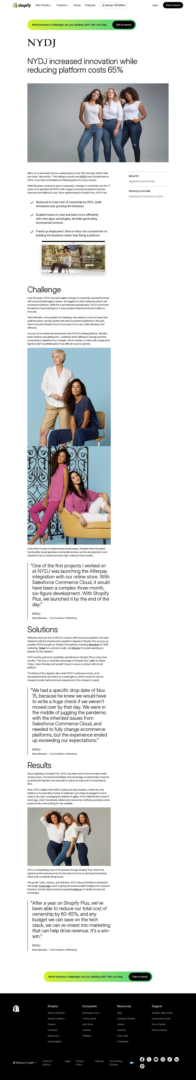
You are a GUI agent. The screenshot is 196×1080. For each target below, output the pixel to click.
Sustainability (54, 1041)
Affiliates (86, 1035)
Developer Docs (90, 1012)
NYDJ (83, 176)
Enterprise (90, 5)
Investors (52, 1030)
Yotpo (42, 648)
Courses (121, 1030)
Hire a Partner (159, 1024)
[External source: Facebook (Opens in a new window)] (142, 1059)
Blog (119, 1012)
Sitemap (99, 1061)
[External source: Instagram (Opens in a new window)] (163, 1059)
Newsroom (53, 1035)
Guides (120, 1024)
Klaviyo (76, 648)
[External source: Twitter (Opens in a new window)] (149, 1059)
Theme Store (89, 1018)
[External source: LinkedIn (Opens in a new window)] (176, 1059)
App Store (87, 1024)
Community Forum (161, 1018)
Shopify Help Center (162, 1012)
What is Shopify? (56, 1012)
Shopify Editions (56, 1018)
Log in (155, 5)
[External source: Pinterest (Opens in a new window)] (142, 1066)
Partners (86, 1030)
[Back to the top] (16, 1008)
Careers (52, 1024)
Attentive (94, 644)
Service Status (159, 1030)
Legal (67, 1061)
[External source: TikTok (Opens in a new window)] (169, 1059)
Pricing (76, 5)
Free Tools (122, 1035)
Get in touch (173, 5)
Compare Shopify (126, 1018)
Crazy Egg (44, 885)
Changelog (122, 1041)
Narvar (78, 889)
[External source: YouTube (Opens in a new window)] (156, 1059)
